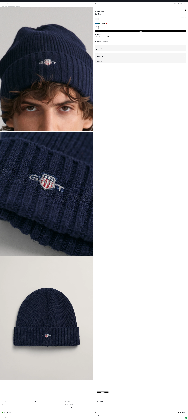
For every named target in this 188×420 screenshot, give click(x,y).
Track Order (67, 409)
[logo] (94, 3)
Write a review (102, 392)
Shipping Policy (67, 401)
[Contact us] (186, 418)
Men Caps (18, 6)
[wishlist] (186, 3)
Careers (3, 404)
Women (35, 401)
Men (6, 6)
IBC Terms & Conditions (69, 404)
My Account (4, 401)
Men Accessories (11, 6)
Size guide (184, 17)
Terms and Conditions (91, 415)
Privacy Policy (98, 415)
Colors (96, 21)
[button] (3, 3)
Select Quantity (98, 26)
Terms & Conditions (100, 401)
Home (3, 6)
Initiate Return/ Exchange (69, 407)
